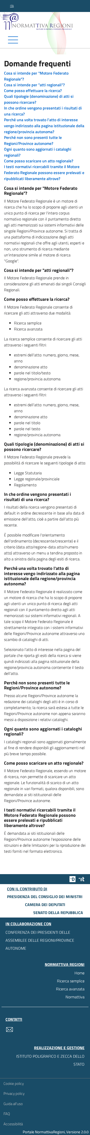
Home (79, 973)
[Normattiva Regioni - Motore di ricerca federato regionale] (46, 21)
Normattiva (75, 997)
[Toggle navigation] (45, 40)
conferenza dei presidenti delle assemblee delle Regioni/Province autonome (40, 940)
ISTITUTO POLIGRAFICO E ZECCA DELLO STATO (50, 1060)
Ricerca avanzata (70, 989)
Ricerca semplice (70, 981)
